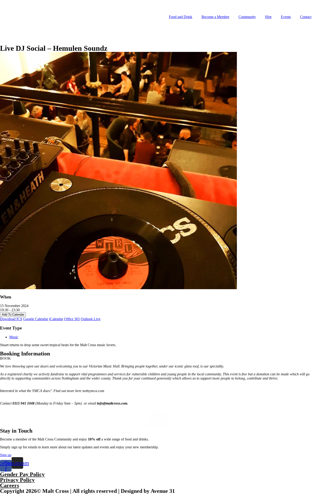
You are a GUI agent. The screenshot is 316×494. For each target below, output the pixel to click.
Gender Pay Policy (22, 474)
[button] (5, 358)
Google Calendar (35, 319)
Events (286, 17)
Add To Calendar (13, 314)
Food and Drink (180, 17)
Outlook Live (90, 319)
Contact (305, 17)
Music (13, 337)
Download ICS (11, 319)
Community (247, 17)
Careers (9, 485)
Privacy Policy (17, 480)
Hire (268, 17)
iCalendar (56, 319)
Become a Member (215, 17)
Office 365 (72, 319)
